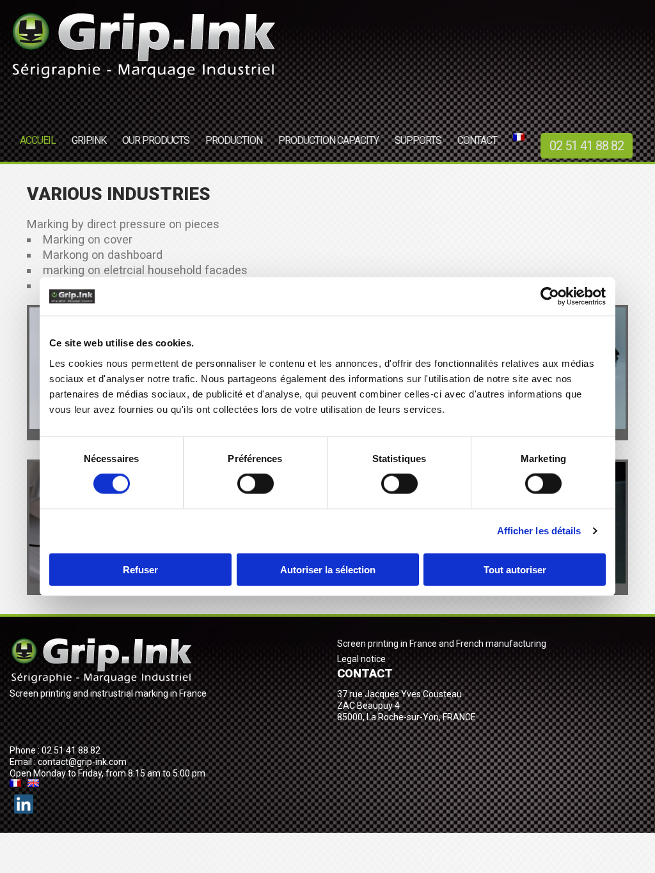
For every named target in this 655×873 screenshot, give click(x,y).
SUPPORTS (418, 140)
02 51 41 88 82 (586, 145)
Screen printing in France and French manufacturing (441, 643)
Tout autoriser (515, 569)
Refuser (140, 569)
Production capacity (328, 140)
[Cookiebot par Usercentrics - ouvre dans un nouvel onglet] (550, 296)
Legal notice (361, 659)
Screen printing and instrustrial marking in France (108, 693)
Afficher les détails (539, 530)
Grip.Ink (89, 140)
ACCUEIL (38, 140)
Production (233, 140)
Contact (477, 140)
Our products (155, 140)
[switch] (255, 484)
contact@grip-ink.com (82, 762)
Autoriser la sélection (327, 569)
